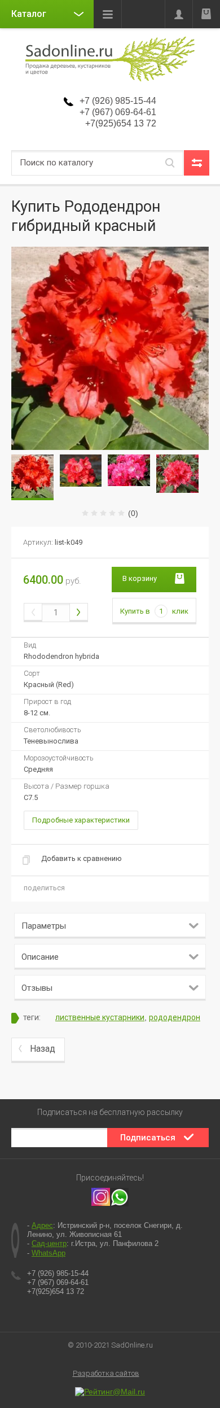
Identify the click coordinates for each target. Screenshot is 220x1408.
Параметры (43, 926)
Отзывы (36, 988)
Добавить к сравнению (81, 858)
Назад (42, 1048)
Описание (40, 957)
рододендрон (174, 1017)
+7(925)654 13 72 (120, 123)
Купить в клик (154, 611)
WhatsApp (48, 1253)
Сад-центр (49, 1243)
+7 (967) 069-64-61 (118, 112)
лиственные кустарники (99, 1017)
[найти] (170, 163)
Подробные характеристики (81, 820)
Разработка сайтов (106, 1373)
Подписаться (147, 1137)
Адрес (42, 1225)
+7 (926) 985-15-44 (118, 101)
